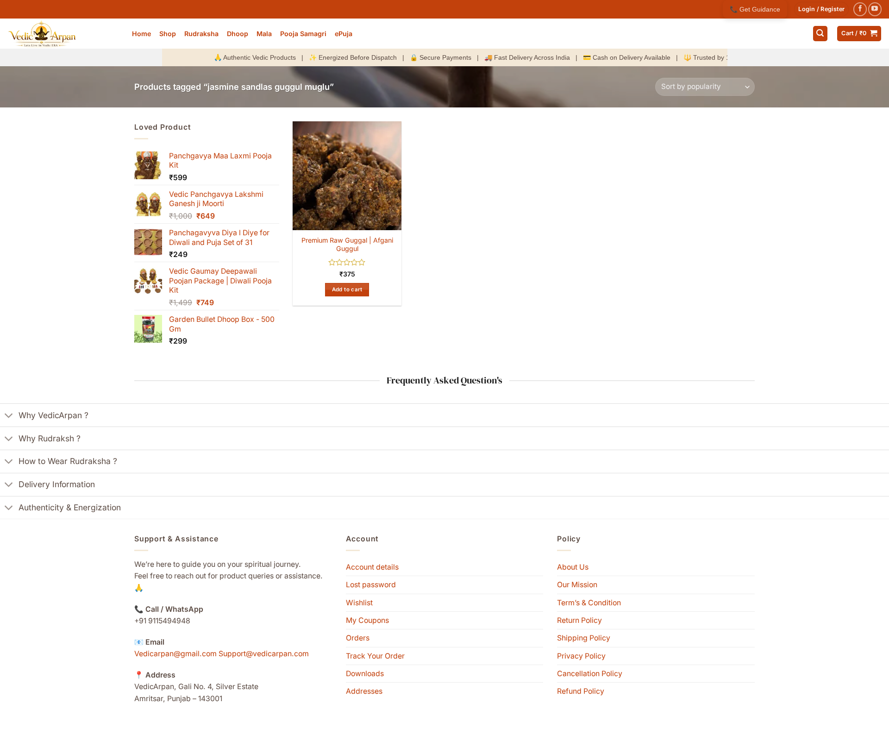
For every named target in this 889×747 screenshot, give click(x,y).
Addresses (364, 691)
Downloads (365, 673)
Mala (264, 34)
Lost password (371, 584)
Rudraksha (201, 34)
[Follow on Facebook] (860, 9)
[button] (821, 9)
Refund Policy (580, 691)
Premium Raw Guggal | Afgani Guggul (347, 244)
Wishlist (359, 602)
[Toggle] (9, 416)
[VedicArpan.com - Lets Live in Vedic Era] (62, 34)
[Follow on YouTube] (875, 9)
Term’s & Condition (589, 602)
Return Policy (579, 620)
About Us (572, 567)
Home (141, 34)
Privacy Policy (581, 656)
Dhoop (237, 34)
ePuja (343, 34)
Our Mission (577, 584)
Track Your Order (375, 656)
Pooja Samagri (303, 34)
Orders (357, 638)
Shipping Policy (583, 638)
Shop (167, 34)
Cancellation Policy (589, 673)
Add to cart (347, 289)
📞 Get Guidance (755, 9)
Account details (372, 567)
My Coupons (367, 620)
